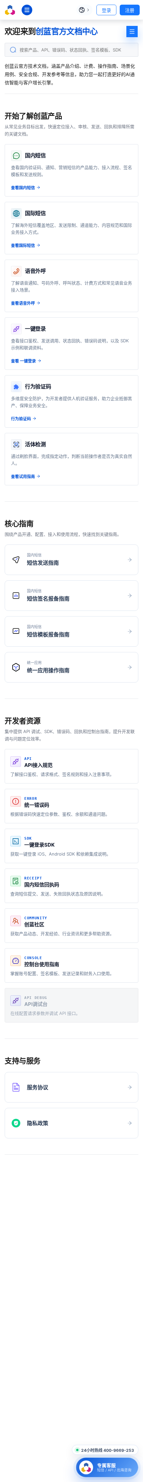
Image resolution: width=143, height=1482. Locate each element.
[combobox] (71, 50)
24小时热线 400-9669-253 (107, 1450)
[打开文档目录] (132, 31)
